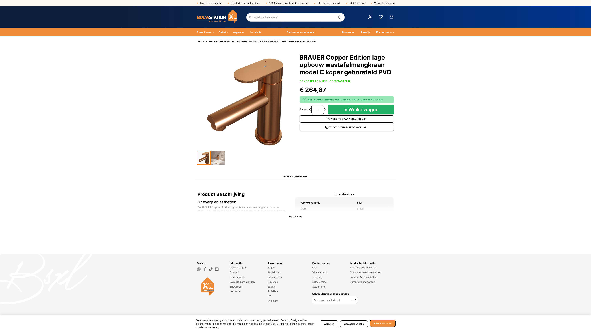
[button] (370, 17)
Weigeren (329, 324)
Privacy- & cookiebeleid (363, 277)
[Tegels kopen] (221, 17)
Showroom (236, 286)
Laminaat (273, 300)
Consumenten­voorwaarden (365, 272)
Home (201, 41)
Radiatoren (274, 272)
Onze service (237, 277)
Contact (234, 272)
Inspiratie (235, 291)
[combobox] (295, 17)
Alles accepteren (383, 323)
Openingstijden (238, 267)
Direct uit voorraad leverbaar (245, 3)
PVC (270, 296)
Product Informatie (295, 176)
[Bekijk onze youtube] (217, 269)
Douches (273, 281)
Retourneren (319, 286)
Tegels (271, 267)
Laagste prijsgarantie (210, 3)
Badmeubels (275, 277)
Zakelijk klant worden (242, 281)
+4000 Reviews (357, 3)
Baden (271, 286)
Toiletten (273, 291)
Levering (317, 277)
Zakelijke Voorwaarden (363, 267)
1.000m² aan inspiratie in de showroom (288, 3)
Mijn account (319, 272)
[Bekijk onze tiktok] (211, 269)
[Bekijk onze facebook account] (205, 269)
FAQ (314, 267)
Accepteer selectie (354, 324)
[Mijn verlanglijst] (381, 18)
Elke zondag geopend (329, 3)
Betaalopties (319, 281)
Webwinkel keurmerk (384, 3)
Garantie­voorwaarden (362, 281)
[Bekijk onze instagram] (199, 269)
